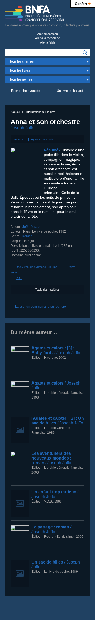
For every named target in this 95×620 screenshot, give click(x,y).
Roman (27, 236)
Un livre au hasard (70, 91)
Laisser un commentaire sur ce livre (40, 307)
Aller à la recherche (47, 38)
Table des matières (47, 289)
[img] (85, 52)
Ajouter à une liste (42, 139)
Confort (83, 3)
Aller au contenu (47, 33)
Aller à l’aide (47, 42)
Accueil (15, 111)
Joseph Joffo (22, 128)
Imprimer (19, 139)
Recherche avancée (25, 91)
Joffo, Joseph (31, 227)
